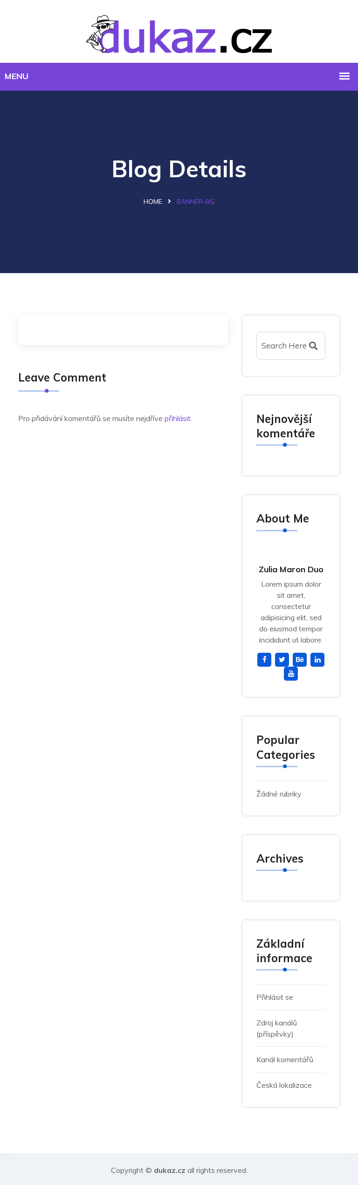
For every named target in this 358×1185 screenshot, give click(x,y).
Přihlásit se (274, 997)
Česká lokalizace (284, 1085)
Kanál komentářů (284, 1059)
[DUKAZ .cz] (179, 30)
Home (153, 201)
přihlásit (178, 418)
